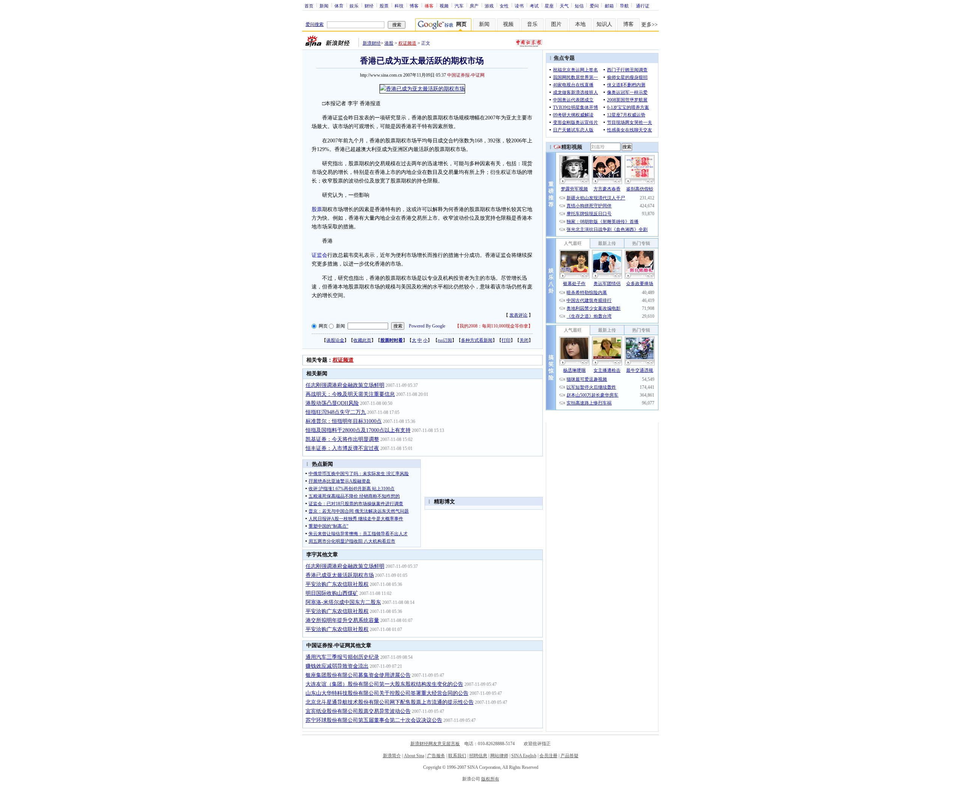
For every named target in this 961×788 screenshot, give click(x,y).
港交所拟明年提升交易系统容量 (342, 620)
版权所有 (490, 779)
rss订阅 (445, 340)
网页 (323, 326)
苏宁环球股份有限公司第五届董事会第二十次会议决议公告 (374, 720)
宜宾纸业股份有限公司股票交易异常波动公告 (358, 711)
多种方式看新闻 (477, 340)
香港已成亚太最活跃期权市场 (340, 575)
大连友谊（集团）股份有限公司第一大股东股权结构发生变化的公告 (384, 684)
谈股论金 (335, 340)
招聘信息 (478, 755)
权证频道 (407, 43)
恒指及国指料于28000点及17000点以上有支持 (358, 430)
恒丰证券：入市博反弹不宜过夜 (342, 448)
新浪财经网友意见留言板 (435, 743)
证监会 (319, 255)
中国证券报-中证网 (466, 75)
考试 (534, 5)
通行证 (642, 5)
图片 (556, 24)
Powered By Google (427, 326)
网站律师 (499, 755)
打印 (506, 340)
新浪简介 (392, 755)
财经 (369, 5)
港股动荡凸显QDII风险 (332, 403)
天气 (564, 5)
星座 (549, 5)
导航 (624, 5)
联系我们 (457, 755)
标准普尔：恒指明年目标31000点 (344, 421)
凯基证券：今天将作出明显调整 (342, 439)
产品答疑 (569, 755)
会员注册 (548, 755)
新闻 (323, 5)
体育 (338, 5)
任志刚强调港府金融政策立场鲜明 (345, 385)
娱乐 (353, 5)
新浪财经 (372, 43)
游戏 (489, 5)
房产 (474, 5)
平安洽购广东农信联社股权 (337, 584)
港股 (388, 43)
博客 (414, 5)
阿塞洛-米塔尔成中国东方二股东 (343, 602)
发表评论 (518, 315)
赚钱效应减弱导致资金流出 (337, 666)
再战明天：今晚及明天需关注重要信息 (350, 394)
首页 (308, 5)
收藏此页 (362, 340)
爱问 (594, 5)
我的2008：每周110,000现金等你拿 (493, 326)
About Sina (414, 755)
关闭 (524, 340)
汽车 (459, 5)
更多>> (649, 24)
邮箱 (609, 5)
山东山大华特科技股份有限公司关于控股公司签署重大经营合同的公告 (387, 693)
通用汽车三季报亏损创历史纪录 (342, 657)
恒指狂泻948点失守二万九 (336, 412)
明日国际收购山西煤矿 (332, 593)
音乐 (532, 24)
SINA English (523, 755)
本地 (580, 24)
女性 (504, 5)
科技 (399, 5)
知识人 (604, 24)
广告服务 (436, 755)
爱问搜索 (315, 24)
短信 (579, 5)
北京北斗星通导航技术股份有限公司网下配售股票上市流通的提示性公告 (390, 702)
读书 (519, 5)
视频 (444, 5)
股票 (384, 5)
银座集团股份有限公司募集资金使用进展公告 (358, 675)
